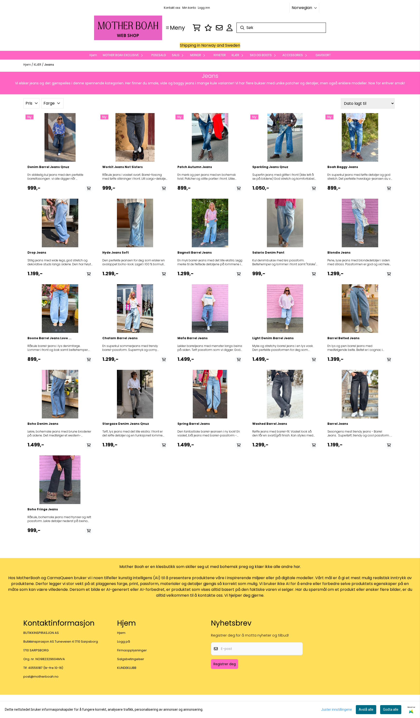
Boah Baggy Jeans (342, 167)
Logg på (123, 641)
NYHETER (220, 55)
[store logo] (128, 28)
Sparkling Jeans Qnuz (270, 167)
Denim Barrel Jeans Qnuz (48, 167)
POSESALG (158, 55)
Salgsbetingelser (130, 659)
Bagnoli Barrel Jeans (194, 253)
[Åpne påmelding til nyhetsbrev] (219, 27)
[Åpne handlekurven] (196, 27)
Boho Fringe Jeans (42, 509)
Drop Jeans (36, 253)
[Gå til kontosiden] (230, 27)
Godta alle (390, 709)
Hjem (27, 64)
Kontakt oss (172, 8)
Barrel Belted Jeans (343, 338)
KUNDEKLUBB (126, 668)
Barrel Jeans (337, 424)
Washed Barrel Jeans (269, 424)
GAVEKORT (323, 55)
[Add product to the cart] (89, 188)
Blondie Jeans (338, 253)
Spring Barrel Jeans (193, 424)
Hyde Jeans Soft (115, 253)
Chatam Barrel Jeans (120, 338)
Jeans (49, 64)
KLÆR (38, 64)
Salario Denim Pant (268, 253)
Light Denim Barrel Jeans (273, 338)
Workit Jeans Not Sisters (122, 167)
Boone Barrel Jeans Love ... (49, 338)
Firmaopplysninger (132, 650)
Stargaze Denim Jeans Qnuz (125, 424)
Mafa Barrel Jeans (192, 338)
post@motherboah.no (41, 676)
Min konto (189, 8)
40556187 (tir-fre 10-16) (45, 668)
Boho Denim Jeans (42, 424)
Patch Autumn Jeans (194, 167)
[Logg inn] (208, 27)
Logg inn (204, 8)
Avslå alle (366, 709)
